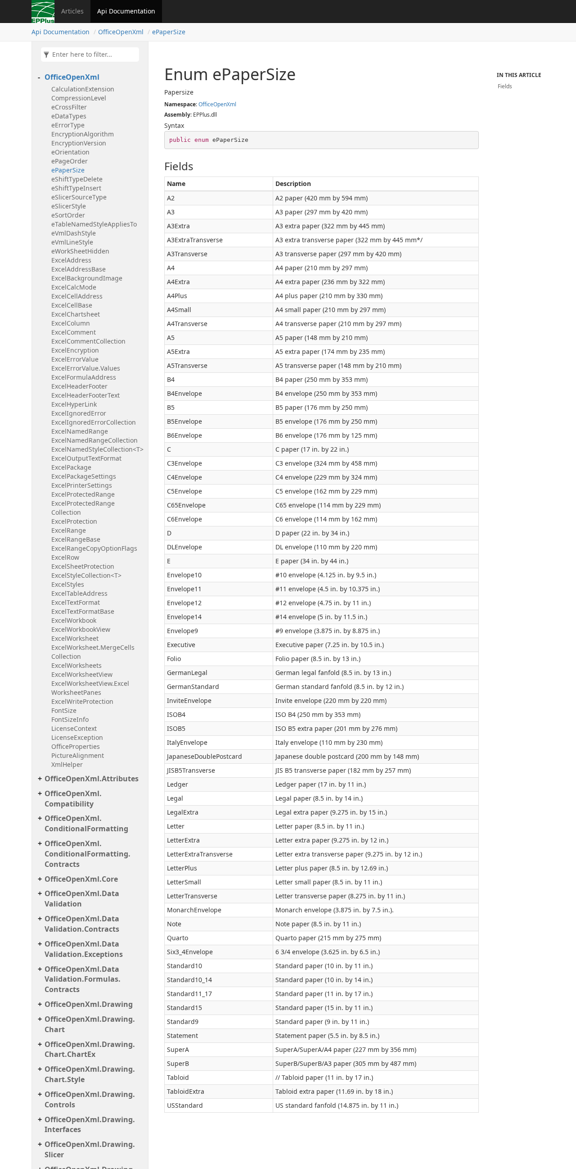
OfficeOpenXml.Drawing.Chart (90, 1024)
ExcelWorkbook (73, 620)
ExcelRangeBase (75, 539)
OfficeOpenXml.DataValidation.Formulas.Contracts (83, 979)
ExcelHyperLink (74, 404)
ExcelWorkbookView (80, 629)
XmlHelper (67, 764)
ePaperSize (168, 31)
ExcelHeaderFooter (79, 386)
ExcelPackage (71, 467)
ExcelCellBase (71, 305)
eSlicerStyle (68, 206)
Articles (72, 11)
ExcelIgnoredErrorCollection (93, 422)
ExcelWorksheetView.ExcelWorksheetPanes (90, 688)
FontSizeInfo (70, 719)
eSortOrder (68, 215)
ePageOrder (69, 161)
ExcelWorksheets (76, 665)
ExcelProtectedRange (83, 494)
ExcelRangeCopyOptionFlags (94, 548)
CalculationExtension (82, 89)
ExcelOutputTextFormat (86, 458)
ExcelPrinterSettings (81, 485)
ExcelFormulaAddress (83, 377)
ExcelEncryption (75, 350)
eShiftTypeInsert (76, 188)
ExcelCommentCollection (88, 341)
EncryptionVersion (78, 143)
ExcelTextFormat (75, 602)
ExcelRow (65, 557)
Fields (505, 86)
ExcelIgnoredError (78, 413)
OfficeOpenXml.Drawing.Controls (90, 1099)
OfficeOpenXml (121, 31)
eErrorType (68, 125)
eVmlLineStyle (72, 242)
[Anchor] (159, 166)
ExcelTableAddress (79, 593)
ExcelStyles (67, 584)
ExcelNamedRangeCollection (94, 440)
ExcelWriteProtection (82, 701)
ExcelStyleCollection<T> (86, 575)
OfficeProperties (75, 746)
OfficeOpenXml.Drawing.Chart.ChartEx (90, 1049)
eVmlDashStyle (73, 233)
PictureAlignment (77, 755)
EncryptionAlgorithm (82, 134)
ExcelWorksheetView (81, 674)
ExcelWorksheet (75, 638)
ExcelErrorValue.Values (85, 368)
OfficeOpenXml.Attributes (92, 779)
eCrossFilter (69, 107)
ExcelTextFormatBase (82, 611)
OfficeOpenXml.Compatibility (73, 798)
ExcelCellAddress (77, 296)
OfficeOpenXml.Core (81, 879)
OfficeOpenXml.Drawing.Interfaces (90, 1125)
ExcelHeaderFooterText (85, 395)
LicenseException (77, 737)
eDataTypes (68, 116)
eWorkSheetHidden (80, 251)
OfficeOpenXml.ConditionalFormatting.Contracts (87, 853)
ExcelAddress (71, 260)
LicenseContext (74, 728)
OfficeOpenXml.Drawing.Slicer (90, 1149)
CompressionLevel (78, 98)
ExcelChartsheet (75, 314)
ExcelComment (73, 332)
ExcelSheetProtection (82, 566)
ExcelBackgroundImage (86, 278)
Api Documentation (126, 11)
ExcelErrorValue (75, 359)
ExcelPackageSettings (83, 476)
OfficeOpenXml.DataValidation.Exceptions (84, 949)
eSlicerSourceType (79, 197)
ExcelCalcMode (73, 287)
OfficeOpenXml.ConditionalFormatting (86, 823)
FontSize (63, 710)
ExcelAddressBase (78, 269)
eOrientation (70, 152)
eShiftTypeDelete (77, 179)
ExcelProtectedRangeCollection (83, 508)
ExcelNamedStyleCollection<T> (97, 449)
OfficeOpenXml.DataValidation (82, 898)
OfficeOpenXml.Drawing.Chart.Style (90, 1074)
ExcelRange (68, 530)
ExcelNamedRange (79, 431)
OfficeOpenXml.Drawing (89, 1004)
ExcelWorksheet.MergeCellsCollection (93, 652)
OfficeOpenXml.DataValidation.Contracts (82, 924)
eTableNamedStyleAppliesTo (94, 224)
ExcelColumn (70, 323)
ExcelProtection (74, 521)
